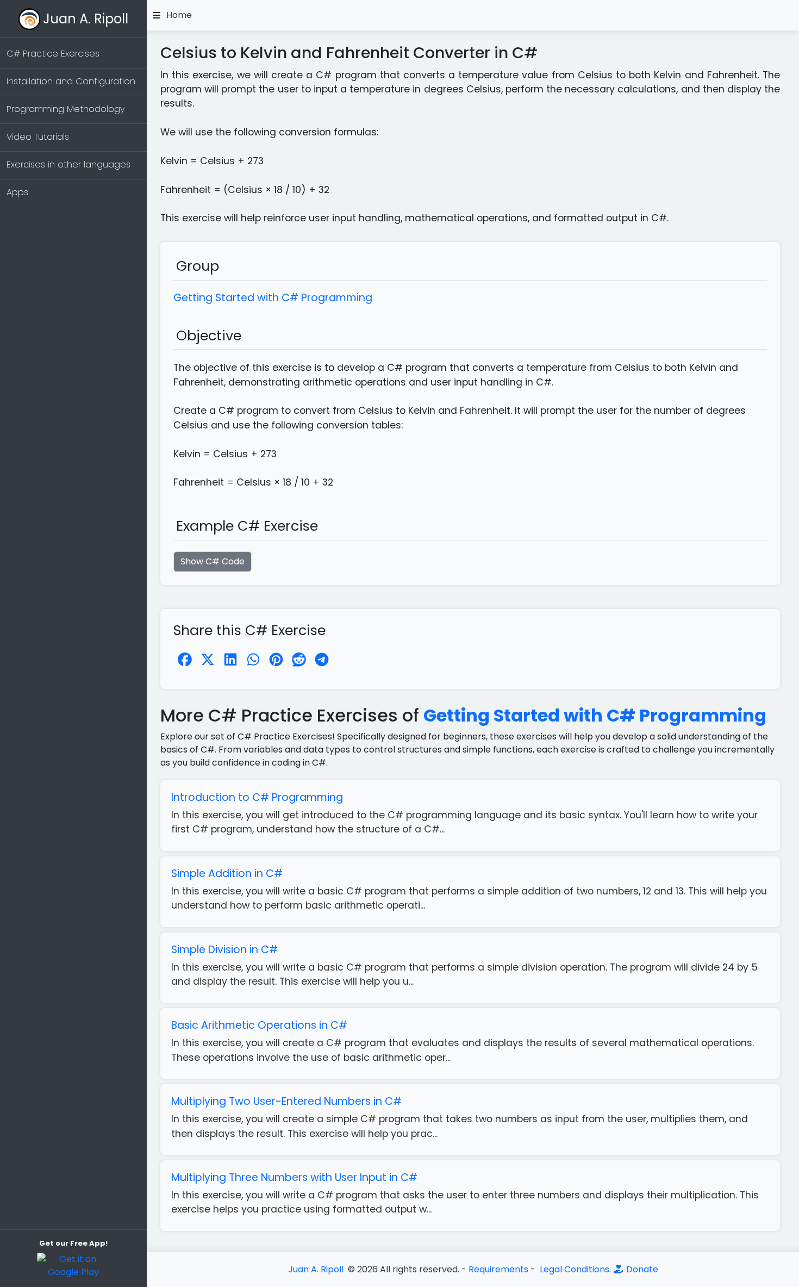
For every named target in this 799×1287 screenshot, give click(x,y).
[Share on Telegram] (321, 659)
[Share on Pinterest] (276, 659)
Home (179, 15)
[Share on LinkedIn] (230, 659)
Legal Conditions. (574, 1269)
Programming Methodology (65, 109)
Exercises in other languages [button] (68, 164)
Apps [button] (17, 192)
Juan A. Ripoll (85, 19)
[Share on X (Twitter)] (207, 659)
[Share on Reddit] (299, 659)
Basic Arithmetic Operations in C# (259, 1025)
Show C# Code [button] (212, 561)
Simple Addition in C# (227, 873)
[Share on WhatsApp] (253, 659)
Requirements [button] (498, 1269)
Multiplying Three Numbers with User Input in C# (294, 1177)
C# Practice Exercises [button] (53, 53)
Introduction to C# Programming (257, 797)
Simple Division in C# (224, 949)
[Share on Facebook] (184, 659)
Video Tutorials (38, 136)
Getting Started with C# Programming (594, 715)
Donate (641, 1269)
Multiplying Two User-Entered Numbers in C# (286, 1101)
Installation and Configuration (71, 81)
